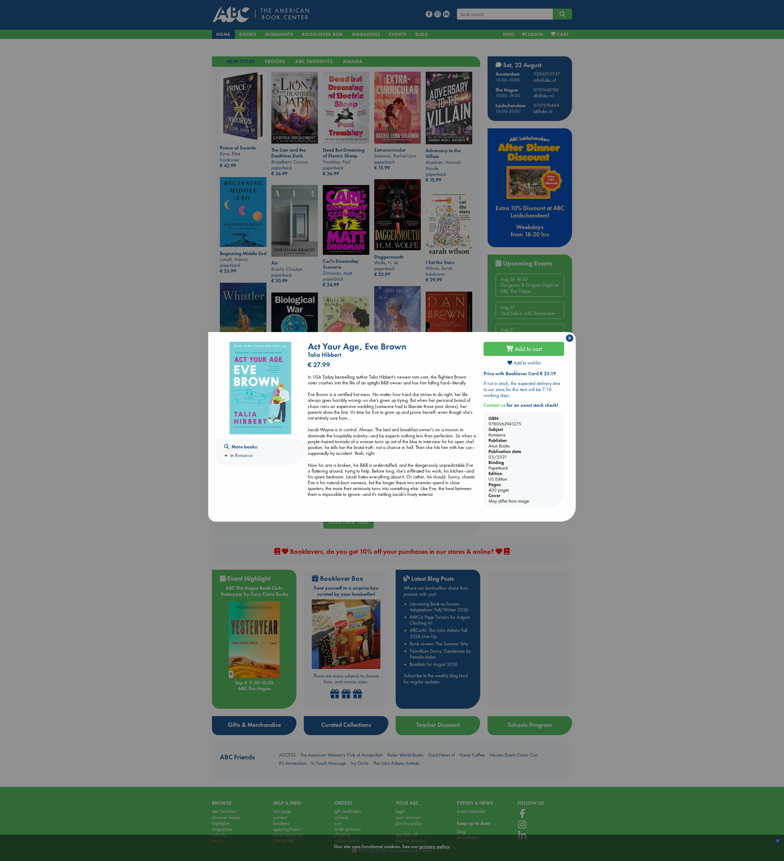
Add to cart (527, 349)
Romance (244, 455)
